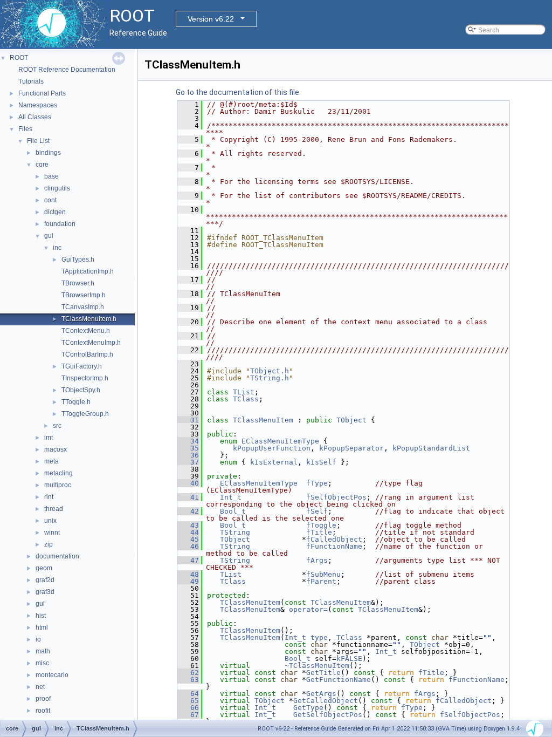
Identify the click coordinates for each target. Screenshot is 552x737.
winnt (52, 532)
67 (188, 715)
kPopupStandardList (431, 448)
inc (57, 247)
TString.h (269, 378)
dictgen (55, 212)
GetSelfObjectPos (327, 715)
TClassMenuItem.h (88, 319)
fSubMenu (323, 574)
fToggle (321, 525)
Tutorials (31, 81)
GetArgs (321, 694)
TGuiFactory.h (81, 366)
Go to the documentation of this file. (238, 92)
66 (188, 708)
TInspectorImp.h (84, 378)
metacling (58, 473)
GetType (308, 708)
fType (317, 483)
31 (188, 420)
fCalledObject (334, 539)
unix (50, 520)
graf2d (45, 580)
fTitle (319, 532)
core (42, 164)
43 (188, 525)
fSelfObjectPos (336, 497)
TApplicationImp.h (87, 271)
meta (51, 461)
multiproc (57, 485)
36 (188, 455)
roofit (43, 710)
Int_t (231, 497)
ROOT (19, 58)
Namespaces (37, 105)
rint (48, 497)
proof (43, 698)
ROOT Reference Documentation (66, 69)
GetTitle (323, 672)
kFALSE (349, 658)
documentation (57, 556)
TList (243, 392)
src (57, 425)
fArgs (317, 560)
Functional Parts (42, 93)
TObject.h (269, 371)
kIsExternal (274, 462)
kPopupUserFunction (271, 448)
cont (50, 200)
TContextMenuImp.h (91, 342)
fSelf (317, 511)
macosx (55, 449)
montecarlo (52, 675)
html (42, 627)
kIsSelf (321, 462)
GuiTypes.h (77, 259)
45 (188, 539)
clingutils (57, 188)
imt (48, 437)
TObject (351, 420)
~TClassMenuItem (317, 665)
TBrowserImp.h (83, 295)
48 (188, 574)
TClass (246, 399)
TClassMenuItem (263, 420)
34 (188, 441)
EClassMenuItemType (280, 441)
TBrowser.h (77, 283)
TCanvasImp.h (82, 307)
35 (188, 448)
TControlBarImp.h (87, 354)
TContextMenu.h (85, 331)
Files (25, 129)
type (319, 637)
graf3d (45, 592)
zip (48, 544)
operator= (308, 609)
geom (44, 568)
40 (188, 483)
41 (188, 497)
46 (188, 546)
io (38, 639)
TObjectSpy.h (80, 390)
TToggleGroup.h (85, 414)
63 (188, 679)
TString (235, 532)
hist (41, 615)
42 (188, 511)
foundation (59, 224)
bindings (48, 152)
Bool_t (233, 511)
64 (188, 694)
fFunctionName (334, 546)
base (51, 176)
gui (48, 236)
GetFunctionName (338, 679)
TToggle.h (76, 402)
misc (42, 663)
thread (53, 509)
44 (188, 532)
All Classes (34, 117)
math (43, 651)
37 (188, 462)
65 (188, 701)
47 (188, 560)
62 (188, 672)
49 (188, 581)
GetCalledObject (325, 701)
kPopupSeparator (351, 448)
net (40, 687)
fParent (321, 581)
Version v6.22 (211, 19)
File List (38, 141)
